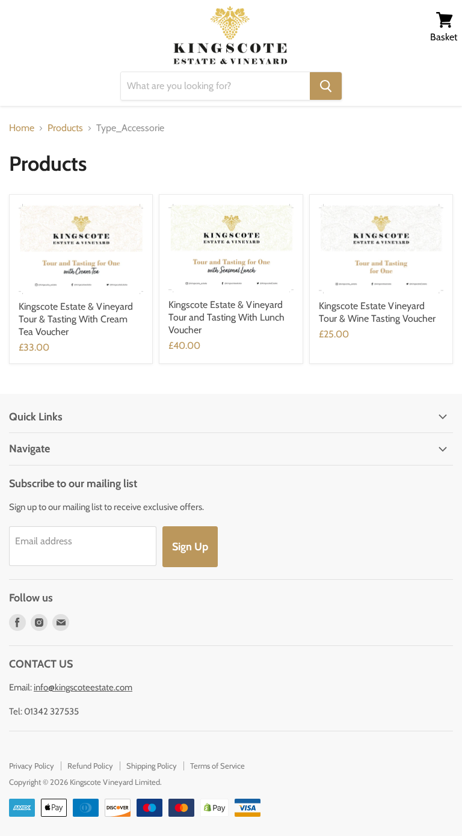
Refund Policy (90, 765)
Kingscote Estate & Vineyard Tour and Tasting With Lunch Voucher (226, 317)
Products (65, 128)
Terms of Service (217, 765)
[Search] (326, 86)
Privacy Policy (31, 765)
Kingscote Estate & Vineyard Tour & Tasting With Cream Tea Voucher (76, 319)
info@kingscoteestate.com (83, 687)
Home (21, 128)
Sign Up (190, 546)
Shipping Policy (151, 765)
